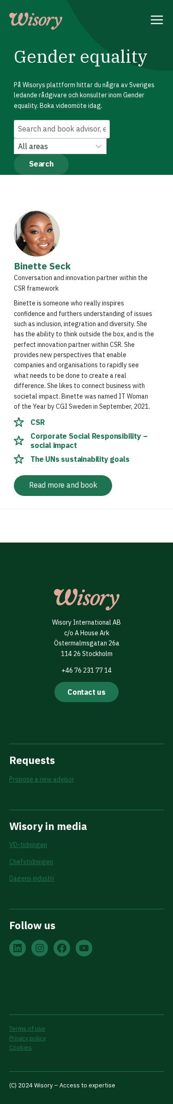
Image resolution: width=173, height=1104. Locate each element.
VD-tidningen (28, 845)
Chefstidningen (31, 862)
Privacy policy (27, 1038)
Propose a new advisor (41, 779)
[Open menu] (157, 21)
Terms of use (27, 1028)
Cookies (20, 1047)
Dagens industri (31, 878)
